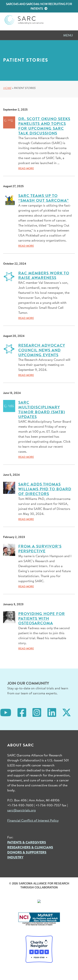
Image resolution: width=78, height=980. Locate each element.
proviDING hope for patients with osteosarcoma (41, 618)
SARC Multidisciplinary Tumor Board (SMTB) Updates (41, 409)
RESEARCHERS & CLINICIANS (30, 847)
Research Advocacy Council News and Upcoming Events (41, 349)
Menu (68, 35)
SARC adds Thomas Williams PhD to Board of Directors (44, 488)
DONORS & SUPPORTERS (26, 852)
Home (7, 88)
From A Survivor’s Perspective (40, 548)
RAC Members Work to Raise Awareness (43, 275)
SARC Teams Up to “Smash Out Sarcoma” (43, 198)
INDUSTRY (15, 857)
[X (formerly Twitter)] (66, 712)
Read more (26, 168)
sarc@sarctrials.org (21, 810)
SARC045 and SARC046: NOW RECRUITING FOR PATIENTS (39, 6)
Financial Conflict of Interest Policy (33, 820)
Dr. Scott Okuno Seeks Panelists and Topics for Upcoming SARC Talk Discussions (44, 126)
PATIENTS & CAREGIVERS (26, 842)
